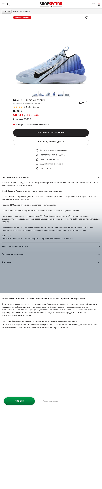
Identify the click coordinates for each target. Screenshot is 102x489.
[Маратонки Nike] (83, 103)
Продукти (26, 12)
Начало (16, 12)
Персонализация (50, 401)
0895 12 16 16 (45, 168)
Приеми (19, 401)
